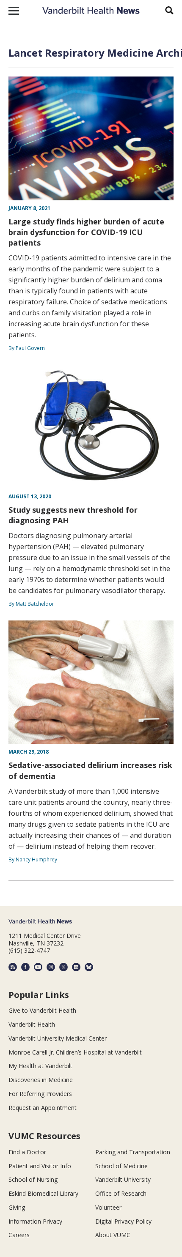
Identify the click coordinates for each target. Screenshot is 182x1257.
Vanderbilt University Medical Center (57, 1038)
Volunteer (108, 1207)
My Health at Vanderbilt (40, 1066)
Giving (16, 1207)
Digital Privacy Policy (123, 1221)
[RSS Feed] (12, 967)
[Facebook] (25, 967)
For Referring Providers (40, 1094)
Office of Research (120, 1193)
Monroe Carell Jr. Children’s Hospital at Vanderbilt (75, 1052)
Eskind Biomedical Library (43, 1193)
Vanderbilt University (123, 1179)
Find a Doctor (27, 1152)
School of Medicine (121, 1166)
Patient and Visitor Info (39, 1166)
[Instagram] (51, 967)
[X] (63, 967)
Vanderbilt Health (31, 1024)
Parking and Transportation (132, 1152)
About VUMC (112, 1235)
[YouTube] (38, 967)
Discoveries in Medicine (40, 1080)
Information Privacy (35, 1221)
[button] (13, 10)
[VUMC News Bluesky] (89, 967)
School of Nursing (33, 1179)
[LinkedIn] (76, 967)
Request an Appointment (42, 1108)
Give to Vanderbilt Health (42, 1010)
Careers (19, 1235)
